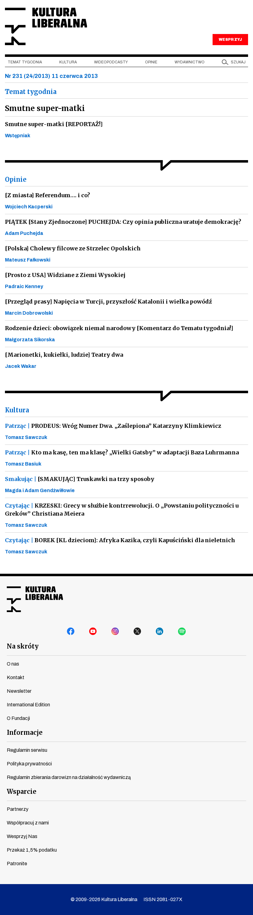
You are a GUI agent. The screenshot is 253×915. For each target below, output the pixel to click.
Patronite (17, 863)
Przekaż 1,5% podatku (32, 850)
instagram (115, 632)
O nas (13, 663)
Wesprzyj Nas (22, 836)
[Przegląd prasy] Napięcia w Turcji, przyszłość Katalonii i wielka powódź (108, 301)
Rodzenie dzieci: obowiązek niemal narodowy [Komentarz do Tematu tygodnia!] (119, 328)
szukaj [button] (238, 62)
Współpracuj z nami (28, 822)
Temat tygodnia (25, 62)
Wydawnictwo (190, 62)
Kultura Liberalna (46, 26)
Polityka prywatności (29, 763)
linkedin (160, 632)
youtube (93, 632)
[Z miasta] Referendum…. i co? (47, 195)
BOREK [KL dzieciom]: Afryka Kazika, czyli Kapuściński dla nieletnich (120, 540)
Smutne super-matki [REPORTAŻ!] (54, 124)
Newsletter (19, 691)
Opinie (151, 62)
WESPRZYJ (230, 39)
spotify (182, 632)
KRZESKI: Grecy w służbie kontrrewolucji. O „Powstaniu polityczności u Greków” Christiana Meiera (121, 509)
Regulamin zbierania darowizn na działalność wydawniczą (69, 777)
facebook (71, 632)
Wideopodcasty (111, 62)
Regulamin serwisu (27, 750)
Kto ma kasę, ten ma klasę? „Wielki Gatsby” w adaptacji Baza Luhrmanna (122, 452)
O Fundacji (18, 718)
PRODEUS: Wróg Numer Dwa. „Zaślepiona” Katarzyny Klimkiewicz (113, 425)
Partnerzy (17, 809)
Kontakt (15, 677)
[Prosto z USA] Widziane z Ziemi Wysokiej (65, 275)
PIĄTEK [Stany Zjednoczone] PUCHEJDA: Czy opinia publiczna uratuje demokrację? (123, 221)
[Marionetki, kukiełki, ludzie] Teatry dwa (64, 354)
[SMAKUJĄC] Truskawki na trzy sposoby (79, 479)
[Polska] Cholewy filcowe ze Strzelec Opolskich (73, 248)
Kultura (68, 62)
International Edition (28, 704)
